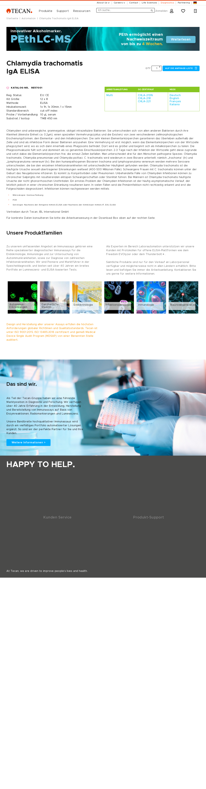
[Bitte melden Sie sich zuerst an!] (7, 88)
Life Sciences (149, 3)
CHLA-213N (145, 95)
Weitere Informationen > (28, 442)
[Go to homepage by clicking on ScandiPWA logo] (19, 11)
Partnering (184, 3)
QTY (148, 68)
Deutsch (175, 95)
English (174, 98)
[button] (44, 11)
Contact (133, 3)
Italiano (175, 104)
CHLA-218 (144, 98)
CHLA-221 (144, 101)
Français (175, 101)
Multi (109, 95)
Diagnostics (167, 3)
